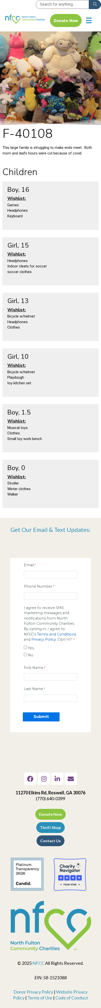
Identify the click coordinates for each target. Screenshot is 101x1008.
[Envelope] (71, 779)
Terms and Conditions (56, 634)
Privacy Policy (43, 639)
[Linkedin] (57, 779)
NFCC (38, 963)
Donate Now (66, 20)
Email (29, 565)
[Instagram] (44, 779)
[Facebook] (30, 779)
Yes (31, 648)
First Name (33, 667)
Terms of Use (39, 997)
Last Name (33, 689)
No (30, 655)
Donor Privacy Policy (33, 991)
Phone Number (38, 586)
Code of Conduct (71, 997)
